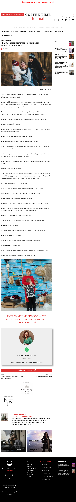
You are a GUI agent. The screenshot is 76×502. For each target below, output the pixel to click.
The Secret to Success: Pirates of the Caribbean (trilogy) (61, 57)
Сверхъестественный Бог (44, 376)
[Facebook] (54, 20)
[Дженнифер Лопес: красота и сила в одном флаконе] (73, 465)
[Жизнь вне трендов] (71, 43)
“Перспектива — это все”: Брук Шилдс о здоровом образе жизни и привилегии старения (64, 472)
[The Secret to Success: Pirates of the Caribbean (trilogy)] (71, 56)
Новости (7, 40)
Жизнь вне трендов (60, 42)
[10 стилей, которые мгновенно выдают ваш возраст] (13, 441)
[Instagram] (58, 20)
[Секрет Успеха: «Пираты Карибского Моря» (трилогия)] (39, 441)
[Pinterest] (62, 20)
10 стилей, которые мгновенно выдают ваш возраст (61, 72)
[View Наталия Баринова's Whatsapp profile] (27, 349)
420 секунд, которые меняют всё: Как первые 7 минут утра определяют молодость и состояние (61, 65)
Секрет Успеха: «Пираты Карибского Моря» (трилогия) (61, 50)
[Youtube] (73, 20)
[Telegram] (65, 20)
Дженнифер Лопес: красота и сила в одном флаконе (63, 466)
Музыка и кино (33, 440)
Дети (2, 40)
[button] (72, 14)
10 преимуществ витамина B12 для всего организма (12, 377)
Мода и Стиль (7, 440)
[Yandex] (69, 20)
